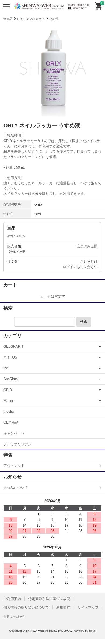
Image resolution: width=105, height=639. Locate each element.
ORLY (21, 18)
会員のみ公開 (87, 246)
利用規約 (63, 607)
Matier (8, 401)
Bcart (92, 630)
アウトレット (14, 466)
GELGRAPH (13, 346)
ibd (6, 368)
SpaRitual (11, 379)
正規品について (16, 488)
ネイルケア (37, 18)
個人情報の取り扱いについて (26, 607)
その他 (54, 18)
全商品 (8, 18)
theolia (9, 411)
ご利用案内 (12, 599)
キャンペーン (14, 433)
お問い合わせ (14, 616)
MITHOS (10, 357)
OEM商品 (11, 422)
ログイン (70, 267)
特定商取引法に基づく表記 (49, 599)
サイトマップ (88, 607)
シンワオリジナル (18, 444)
